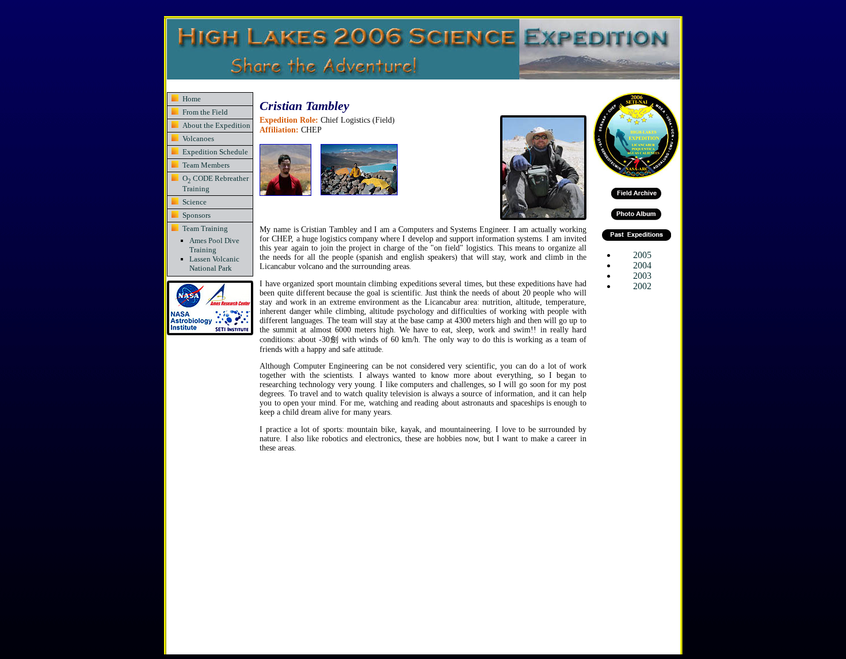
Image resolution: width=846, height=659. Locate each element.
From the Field (205, 112)
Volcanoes (198, 138)
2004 (642, 265)
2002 (642, 286)
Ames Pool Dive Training (214, 245)
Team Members (206, 165)
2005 (642, 255)
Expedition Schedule (215, 151)
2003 (642, 276)
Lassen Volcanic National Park (214, 263)
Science (194, 202)
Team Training (205, 228)
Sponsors (196, 215)
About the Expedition (216, 125)
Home (191, 98)
